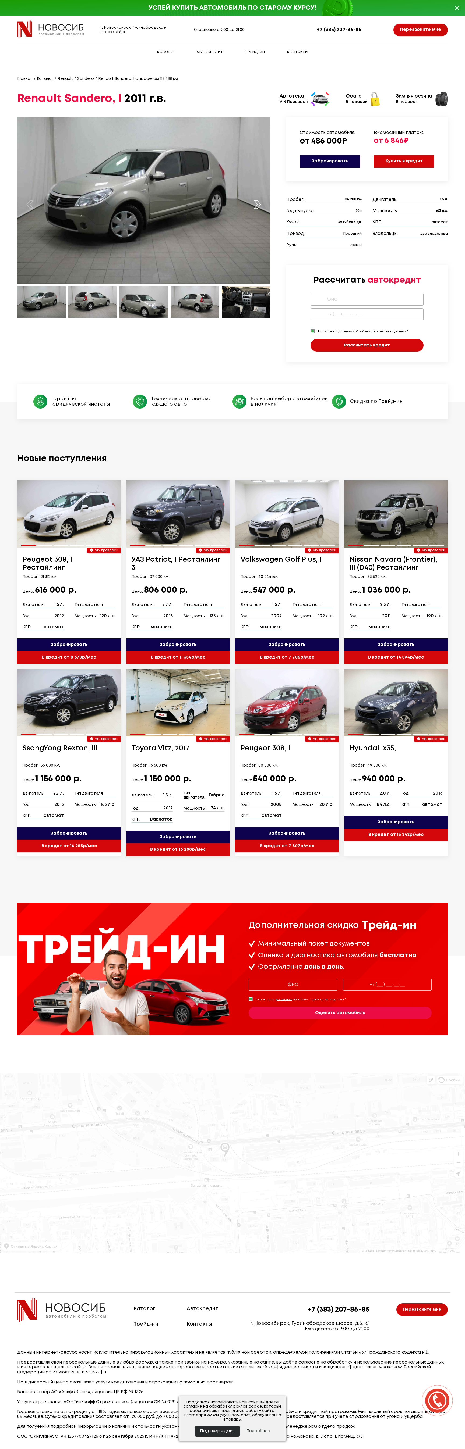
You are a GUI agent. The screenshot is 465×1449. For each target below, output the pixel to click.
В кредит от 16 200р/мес (178, 849)
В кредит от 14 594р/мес (396, 657)
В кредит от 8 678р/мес (69, 657)
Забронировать (330, 161)
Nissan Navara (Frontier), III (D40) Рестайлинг (393, 564)
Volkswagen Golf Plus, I (281, 560)
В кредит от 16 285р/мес (69, 846)
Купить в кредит (404, 161)
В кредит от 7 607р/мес (287, 846)
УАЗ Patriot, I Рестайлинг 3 (176, 564)
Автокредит (209, 52)
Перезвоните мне (420, 30)
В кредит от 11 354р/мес (178, 657)
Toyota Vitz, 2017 (160, 748)
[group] (69, 514)
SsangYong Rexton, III (60, 748)
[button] (257, 204)
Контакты (297, 52)
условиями (345, 331)
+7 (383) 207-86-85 (339, 30)
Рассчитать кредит (367, 345)
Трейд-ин (255, 52)
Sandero (85, 78)
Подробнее (258, 1431)
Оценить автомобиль (340, 1013)
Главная (25, 78)
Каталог (165, 52)
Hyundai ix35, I (375, 748)
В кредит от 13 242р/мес (396, 835)
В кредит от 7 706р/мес (287, 657)
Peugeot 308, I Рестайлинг (47, 564)
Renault (65, 78)
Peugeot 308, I (265, 748)
